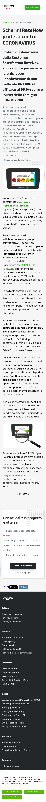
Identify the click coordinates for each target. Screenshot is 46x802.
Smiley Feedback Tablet (13, 723)
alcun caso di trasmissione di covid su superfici (17, 206)
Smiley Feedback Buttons (14, 727)
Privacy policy (8, 641)
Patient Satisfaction (11, 743)
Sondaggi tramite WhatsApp (15, 704)
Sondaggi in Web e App (13, 711)
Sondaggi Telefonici (11, 719)
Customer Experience (12, 614)
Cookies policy (9, 645)
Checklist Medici (10, 746)
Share (5, 586)
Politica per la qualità (12, 649)
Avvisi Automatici (10, 676)
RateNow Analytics (11, 669)
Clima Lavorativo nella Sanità (16, 750)
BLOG (5, 23)
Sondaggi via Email (11, 708)
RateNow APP (8, 684)
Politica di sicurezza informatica (17, 653)
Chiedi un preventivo (23, 566)
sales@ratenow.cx (10, 766)
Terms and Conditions (12, 638)
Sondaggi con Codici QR (13, 715)
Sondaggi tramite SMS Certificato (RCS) (21, 700)
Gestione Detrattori (11, 673)
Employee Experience (12, 622)
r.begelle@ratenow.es (14, 475)
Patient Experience (10, 618)
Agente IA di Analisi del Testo (15, 680)
